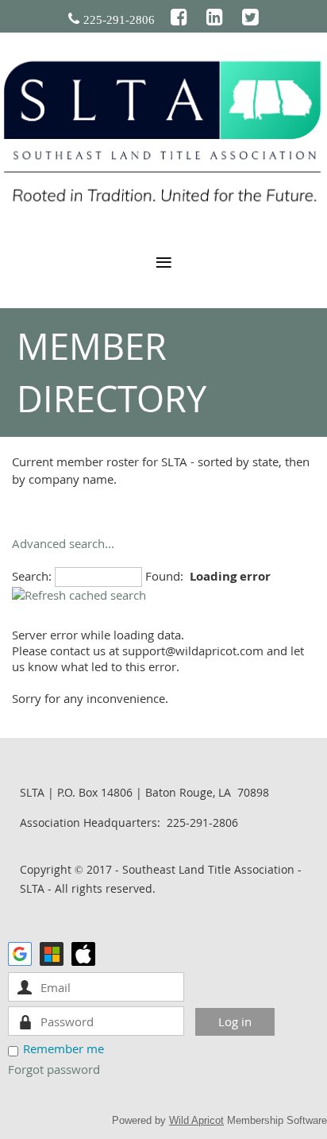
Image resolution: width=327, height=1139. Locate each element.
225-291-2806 (119, 20)
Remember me (63, 1048)
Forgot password (54, 1069)
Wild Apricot (196, 1120)
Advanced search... (63, 543)
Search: (32, 576)
